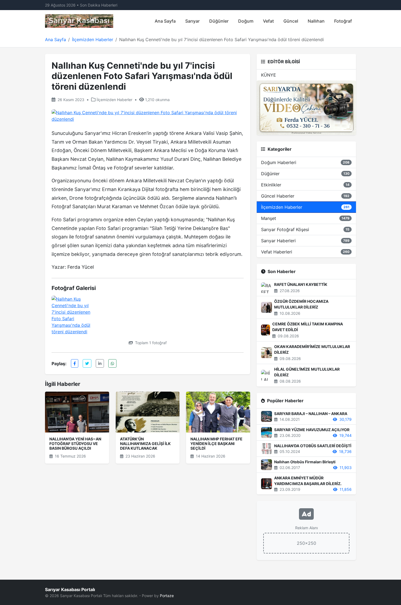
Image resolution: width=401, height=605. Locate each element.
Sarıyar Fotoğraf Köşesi (305, 229)
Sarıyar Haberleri (305, 240)
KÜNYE (268, 75)
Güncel (290, 21)
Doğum (245, 21)
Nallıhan (316, 21)
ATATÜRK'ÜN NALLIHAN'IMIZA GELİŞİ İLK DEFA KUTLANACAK (145, 443)
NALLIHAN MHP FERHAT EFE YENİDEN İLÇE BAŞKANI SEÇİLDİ (216, 443)
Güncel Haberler (305, 196)
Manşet (305, 218)
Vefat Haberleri (305, 252)
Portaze (167, 595)
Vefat (268, 21)
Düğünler (219, 21)
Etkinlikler (305, 184)
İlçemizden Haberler (92, 39)
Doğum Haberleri (305, 162)
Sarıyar (192, 21)
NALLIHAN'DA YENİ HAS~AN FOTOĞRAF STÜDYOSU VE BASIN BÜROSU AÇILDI (75, 443)
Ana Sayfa (165, 21)
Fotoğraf (343, 21)
